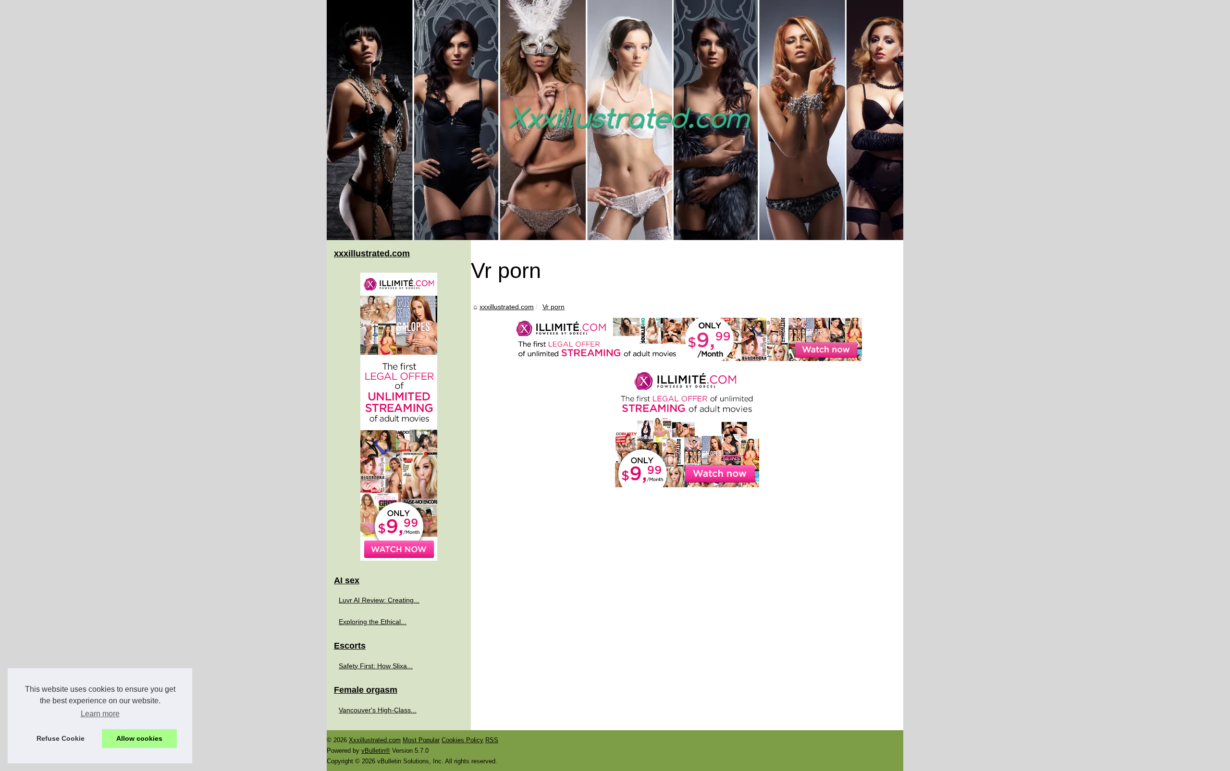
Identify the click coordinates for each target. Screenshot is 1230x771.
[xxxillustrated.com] (615, 120)
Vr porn (553, 307)
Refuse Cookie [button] (61, 738)
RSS (491, 740)
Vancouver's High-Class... (378, 710)
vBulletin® (375, 750)
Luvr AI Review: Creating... (379, 600)
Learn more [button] (100, 714)
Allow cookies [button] (139, 738)
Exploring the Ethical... (372, 622)
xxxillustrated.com (507, 307)
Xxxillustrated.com (375, 740)
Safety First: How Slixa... (376, 666)
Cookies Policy (462, 740)
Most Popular (421, 740)
